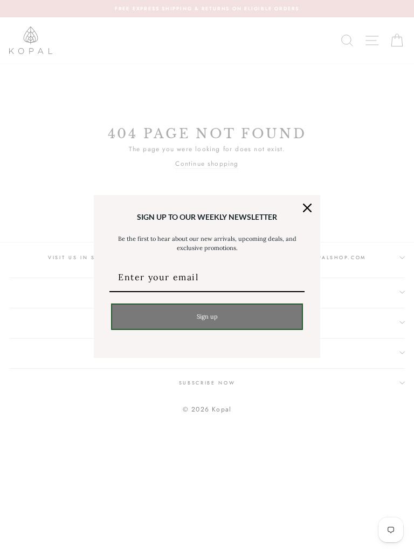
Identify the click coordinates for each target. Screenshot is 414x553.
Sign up (207, 316)
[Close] (307, 208)
